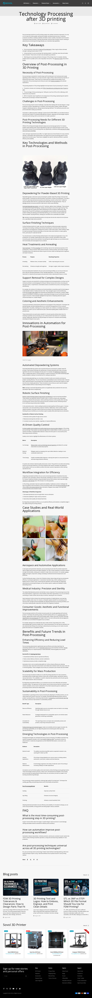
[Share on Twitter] (30, 859)
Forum (63, 976)
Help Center (65, 3)
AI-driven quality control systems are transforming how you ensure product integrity (42, 428)
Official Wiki (65, 978)
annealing (37, 248)
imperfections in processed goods (30, 618)
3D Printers (26, 3)
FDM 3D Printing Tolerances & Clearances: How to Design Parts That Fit (14, 902)
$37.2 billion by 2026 (49, 739)
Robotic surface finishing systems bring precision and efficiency (37, 396)
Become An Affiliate (66, 983)
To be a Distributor (81, 980)
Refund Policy (51, 976)
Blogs (63, 973)
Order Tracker (80, 978)
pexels (29, 360)
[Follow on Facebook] (4, 988)
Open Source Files (81, 983)
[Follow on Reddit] (20, 988)
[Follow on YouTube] (13, 988)
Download (79, 976)
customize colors (61, 614)
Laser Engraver (38, 980)
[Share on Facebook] (27, 859)
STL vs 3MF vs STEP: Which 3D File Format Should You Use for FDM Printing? (75, 902)
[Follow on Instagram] (10, 988)
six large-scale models (33, 292)
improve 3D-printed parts (45, 49)
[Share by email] (37, 859)
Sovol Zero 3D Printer (35, 952)
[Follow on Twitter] (7, 988)
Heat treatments (26, 248)
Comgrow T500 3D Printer (78, 952)
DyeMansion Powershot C (61, 372)
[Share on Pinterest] (34, 859)
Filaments (35, 3)
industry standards (55, 81)
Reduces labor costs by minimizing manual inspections (44, 445)
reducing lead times (35, 654)
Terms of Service (52, 978)
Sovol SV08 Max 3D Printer (56, 952)
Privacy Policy (51, 971)
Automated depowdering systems (30, 206)
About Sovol (65, 971)
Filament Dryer (45, 3)
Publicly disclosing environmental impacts (32, 727)
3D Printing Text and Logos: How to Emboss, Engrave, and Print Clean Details (45, 902)
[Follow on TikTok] (16, 988)
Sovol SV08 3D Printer (13, 952)
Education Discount (66, 980)
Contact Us (80, 973)
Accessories (56, 3)
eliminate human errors (45, 647)
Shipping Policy (52, 973)
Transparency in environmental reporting (58, 698)
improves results (58, 58)
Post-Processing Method (29, 786)
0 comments (55, 23)
